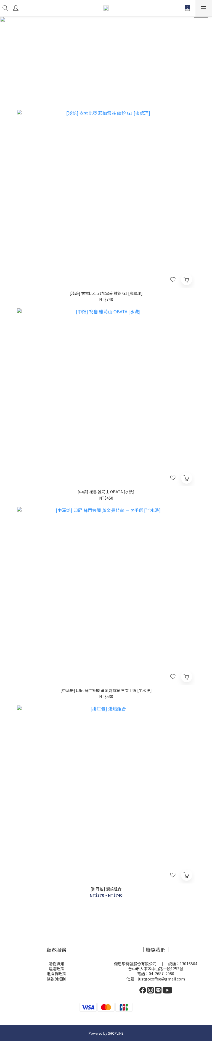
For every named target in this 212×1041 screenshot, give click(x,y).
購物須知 (56, 963)
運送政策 (56, 968)
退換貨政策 (56, 973)
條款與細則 (56, 979)
